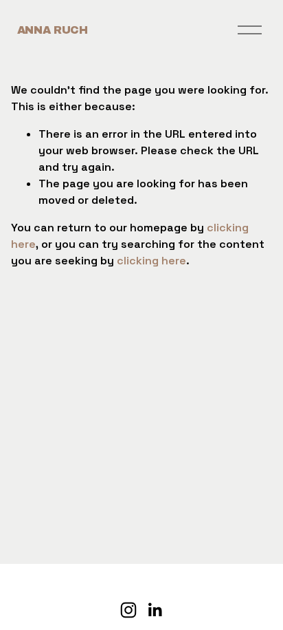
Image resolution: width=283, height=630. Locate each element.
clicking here (151, 260)
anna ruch (52, 30)
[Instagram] (128, 610)
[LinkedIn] (154, 610)
